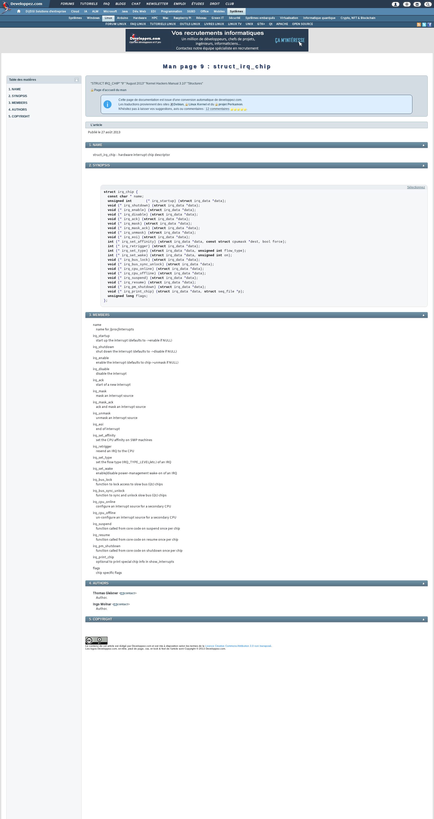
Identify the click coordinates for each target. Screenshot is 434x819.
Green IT (217, 18)
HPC (155, 18)
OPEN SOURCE (302, 24)
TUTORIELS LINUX (163, 24)
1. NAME (15, 89)
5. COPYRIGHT (19, 116)
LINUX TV (235, 24)
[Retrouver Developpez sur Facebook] (429, 25)
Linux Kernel (198, 104)
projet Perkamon (230, 104)
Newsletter (157, 4)
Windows (93, 18)
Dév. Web (139, 11)
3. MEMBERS (18, 103)
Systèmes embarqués (260, 18)
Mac (166, 18)
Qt (270, 24)
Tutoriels (88, 4)
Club (229, 4)
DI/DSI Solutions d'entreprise (46, 11)
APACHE (282, 24)
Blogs (120, 4)
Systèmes (236, 11)
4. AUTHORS (18, 109)
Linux (108, 18)
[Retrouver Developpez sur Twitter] (424, 25)
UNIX (249, 24)
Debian (179, 104)
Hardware (140, 18)
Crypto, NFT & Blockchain (358, 18)
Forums (67, 4)
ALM (95, 11)
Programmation (171, 11)
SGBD (191, 11)
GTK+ (261, 24)
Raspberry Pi (182, 18)
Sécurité (234, 18)
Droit (214, 4)
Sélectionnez (416, 187)
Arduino (122, 18)
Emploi (179, 4)
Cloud (75, 11)
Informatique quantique (319, 18)
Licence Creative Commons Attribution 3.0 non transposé (238, 645)
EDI (153, 11)
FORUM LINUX (115, 24)
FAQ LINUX (138, 24)
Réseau (201, 18)
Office (204, 11)
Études (197, 4)
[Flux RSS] (419, 25)
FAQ (106, 4)
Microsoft (110, 11)
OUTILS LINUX (190, 24)
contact (129, 593)
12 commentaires (217, 109)
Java (125, 11)
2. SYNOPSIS (18, 96)
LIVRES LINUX (214, 24)
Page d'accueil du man (110, 90)
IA (85, 11)
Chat (136, 4)
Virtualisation (289, 18)
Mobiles (219, 11)
